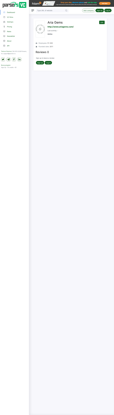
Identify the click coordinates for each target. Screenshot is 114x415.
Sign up (99, 10)
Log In (108, 10)
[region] (14, 207)
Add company (88, 10)
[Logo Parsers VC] (14, 5)
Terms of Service (6, 51)
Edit (102, 22)
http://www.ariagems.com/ (61, 27)
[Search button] (66, 10)
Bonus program (5, 65)
